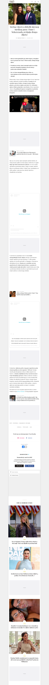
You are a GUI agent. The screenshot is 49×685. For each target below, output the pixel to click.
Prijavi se (19, 465)
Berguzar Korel (20, 345)
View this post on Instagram (24, 214)
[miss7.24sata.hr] (11, 1)
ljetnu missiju (20, 391)
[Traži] (32, 1)
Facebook (30, 438)
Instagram (22, 438)
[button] (38, 1)
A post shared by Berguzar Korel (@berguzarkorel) (20, 233)
